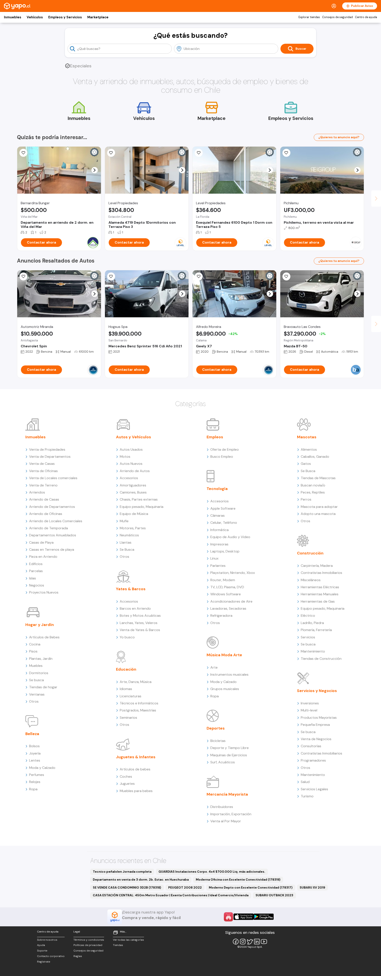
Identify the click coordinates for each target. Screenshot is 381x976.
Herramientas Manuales (319, 594)
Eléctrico (308, 615)
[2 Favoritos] (23, 276)
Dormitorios (38, 673)
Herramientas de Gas (318, 601)
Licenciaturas (130, 696)
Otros (34, 701)
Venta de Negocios (316, 739)
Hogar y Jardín (39, 624)
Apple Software (222, 508)
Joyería (35, 753)
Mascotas (306, 437)
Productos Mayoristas (319, 717)
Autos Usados (131, 449)
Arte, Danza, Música (135, 681)
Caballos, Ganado (315, 456)
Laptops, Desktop (224, 551)
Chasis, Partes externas (139, 499)
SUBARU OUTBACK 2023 (274, 895)
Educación (126, 669)
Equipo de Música (134, 513)
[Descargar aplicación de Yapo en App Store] (243, 917)
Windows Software (225, 594)
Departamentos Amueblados (52, 535)
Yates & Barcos (131, 589)
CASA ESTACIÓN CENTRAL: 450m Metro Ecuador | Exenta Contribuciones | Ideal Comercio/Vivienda (170, 895)
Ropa (33, 789)
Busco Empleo (221, 456)
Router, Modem (222, 580)
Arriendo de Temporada (48, 528)
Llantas (125, 542)
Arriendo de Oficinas (45, 513)
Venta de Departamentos (50, 456)
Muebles (36, 665)
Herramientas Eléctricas (320, 587)
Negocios (36, 585)
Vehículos (35, 17)
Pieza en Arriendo (43, 556)
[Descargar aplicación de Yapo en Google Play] (264, 917)
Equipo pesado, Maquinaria (141, 506)
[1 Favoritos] (286, 153)
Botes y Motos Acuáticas (140, 615)
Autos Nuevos (131, 463)
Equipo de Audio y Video (230, 537)
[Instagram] (242, 941)
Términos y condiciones (88, 940)
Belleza (32, 733)
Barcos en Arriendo (135, 608)
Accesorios (129, 478)
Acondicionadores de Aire (231, 601)
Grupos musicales (224, 689)
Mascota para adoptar (319, 506)
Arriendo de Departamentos (52, 506)
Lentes (34, 760)
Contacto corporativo (51, 956)
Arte (214, 667)
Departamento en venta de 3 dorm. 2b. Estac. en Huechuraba (141, 879)
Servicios (308, 637)
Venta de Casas (42, 463)
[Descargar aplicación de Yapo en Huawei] (228, 917)
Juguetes (127, 783)
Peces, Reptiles (313, 492)
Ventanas (37, 694)
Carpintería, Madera (317, 565)
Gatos (306, 463)
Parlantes (218, 565)
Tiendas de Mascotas (318, 478)
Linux (214, 558)
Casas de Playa (41, 542)
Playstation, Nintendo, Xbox (232, 572)
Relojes (34, 781)
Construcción (310, 553)
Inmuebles (12, 17)
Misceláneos (311, 580)
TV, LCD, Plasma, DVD (227, 587)
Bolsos (34, 746)
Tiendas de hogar (43, 687)
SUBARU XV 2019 (312, 887)
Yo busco (127, 637)
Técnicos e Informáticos (139, 703)
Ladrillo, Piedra (312, 622)
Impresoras (219, 544)
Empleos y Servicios (65, 17)
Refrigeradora (221, 615)
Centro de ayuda (366, 17)
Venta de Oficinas (43, 471)
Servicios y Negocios (317, 690)
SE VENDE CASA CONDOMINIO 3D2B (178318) (127, 887)
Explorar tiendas (309, 17)
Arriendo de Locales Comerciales (55, 521)
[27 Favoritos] (199, 153)
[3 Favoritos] (199, 276)
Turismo (307, 796)
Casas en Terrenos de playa (51, 549)
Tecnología (217, 488)
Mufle (124, 521)
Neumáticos (129, 535)
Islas (32, 578)
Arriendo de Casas (44, 499)
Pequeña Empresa (315, 724)
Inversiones (310, 703)
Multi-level (309, 710)
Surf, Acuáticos (222, 762)
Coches (126, 776)
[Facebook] (235, 941)
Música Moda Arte (224, 655)
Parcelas (36, 571)
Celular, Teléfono (223, 522)
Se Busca (127, 549)
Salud (305, 781)
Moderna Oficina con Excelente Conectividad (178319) (238, 879)
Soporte (42, 950)
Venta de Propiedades (47, 449)
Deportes (216, 728)
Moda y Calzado (42, 767)
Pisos (33, 651)
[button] (94, 170)
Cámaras (217, 515)
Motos (125, 456)
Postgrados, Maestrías (138, 710)
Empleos (215, 437)
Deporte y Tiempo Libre (229, 747)
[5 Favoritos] (111, 153)
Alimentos (309, 449)
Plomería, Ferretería (316, 630)
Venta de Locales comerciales (53, 478)
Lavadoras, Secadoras (228, 608)
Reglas (77, 956)
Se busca (36, 680)
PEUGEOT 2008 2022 (185, 887)
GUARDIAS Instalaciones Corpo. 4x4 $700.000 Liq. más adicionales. (212, 872)
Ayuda (41, 945)
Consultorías (311, 746)
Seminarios (128, 717)
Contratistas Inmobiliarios (321, 572)
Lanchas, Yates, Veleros (138, 622)
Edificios (36, 564)
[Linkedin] (256, 941)
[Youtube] (263, 941)
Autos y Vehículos (133, 437)
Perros (306, 499)
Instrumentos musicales (229, 674)
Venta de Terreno (43, 485)
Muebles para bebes (136, 791)
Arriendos (37, 492)
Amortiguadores (133, 485)
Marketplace (97, 17)
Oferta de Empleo (224, 449)
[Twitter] (249, 941)
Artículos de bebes (135, 769)
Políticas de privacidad (87, 945)
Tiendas (118, 945)
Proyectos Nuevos (43, 592)
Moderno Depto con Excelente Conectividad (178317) (251, 887)
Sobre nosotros (47, 940)
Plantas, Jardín (40, 658)
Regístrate (43, 961)
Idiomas (126, 689)
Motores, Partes (133, 528)
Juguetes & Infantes (135, 757)
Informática (219, 530)
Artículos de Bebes (44, 637)
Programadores (313, 760)
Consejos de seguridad (337, 17)
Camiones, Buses (133, 492)
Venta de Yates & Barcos (140, 630)
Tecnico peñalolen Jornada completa (122, 872)
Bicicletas (218, 740)
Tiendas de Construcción (321, 658)
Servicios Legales (314, 789)
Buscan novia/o (313, 485)
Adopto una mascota (318, 513)
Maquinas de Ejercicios (228, 755)
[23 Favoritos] (23, 153)
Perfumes (36, 774)
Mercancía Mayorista (227, 794)
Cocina (34, 644)
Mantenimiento (313, 651)
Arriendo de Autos (135, 471)
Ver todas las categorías (128, 940)
